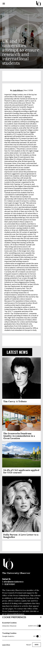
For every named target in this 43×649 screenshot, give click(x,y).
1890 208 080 (30, 611)
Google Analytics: (19, 636)
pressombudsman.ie (15, 614)
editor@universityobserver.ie (13, 581)
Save (36, 644)
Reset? (28, 645)
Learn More (6, 645)
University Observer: (19, 626)
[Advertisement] (21, 76)
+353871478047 (9, 584)
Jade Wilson (18, 90)
